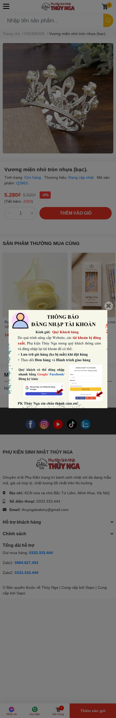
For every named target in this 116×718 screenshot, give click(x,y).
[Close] (108, 306)
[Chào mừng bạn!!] (58, 359)
